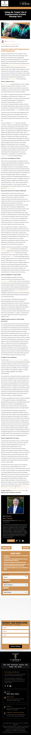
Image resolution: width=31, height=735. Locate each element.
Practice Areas (14, 665)
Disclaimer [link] (8, 730)
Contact (20, 667)
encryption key (5, 281)
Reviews (11, 667)
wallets (12, 252)
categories (6, 582)
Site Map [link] (14, 730)
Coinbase (7, 249)
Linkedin (10, 686)
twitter (20, 541)
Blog (26, 665)
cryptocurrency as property (16, 360)
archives (5, 590)
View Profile (11, 540)
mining (16, 110)
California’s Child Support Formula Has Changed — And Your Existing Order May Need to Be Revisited (16, 565)
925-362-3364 (25, 4)
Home (4, 665)
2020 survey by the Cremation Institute (18, 65)
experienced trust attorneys (18, 490)
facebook (16, 541)
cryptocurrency (6, 84)
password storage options (21, 290)
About (8, 665)
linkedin (23, 541)
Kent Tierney (10, 41)
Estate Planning (5, 44)
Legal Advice (14, 44)
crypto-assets (12, 78)
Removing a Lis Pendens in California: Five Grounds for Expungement (16, 556)
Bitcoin (13, 123)
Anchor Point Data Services (21, 732)
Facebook (7, 686)
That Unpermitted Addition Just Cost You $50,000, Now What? (16, 568)
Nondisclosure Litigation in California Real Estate (15, 562)
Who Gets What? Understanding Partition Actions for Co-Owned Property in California (16, 559)
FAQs (16, 667)
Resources (21, 665)
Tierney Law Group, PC (23, 487)
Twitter (5, 686)
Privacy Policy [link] (22, 730)
